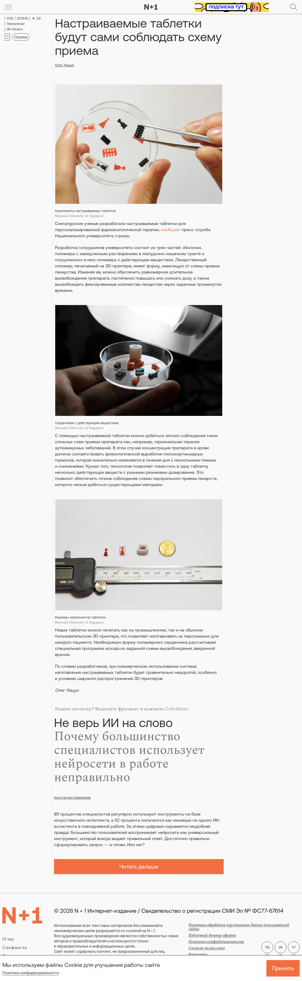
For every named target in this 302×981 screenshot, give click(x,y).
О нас (8, 939)
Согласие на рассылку (207, 948)
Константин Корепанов (72, 798)
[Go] (8, 7)
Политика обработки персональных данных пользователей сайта (239, 927)
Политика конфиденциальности (30, 973)
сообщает (170, 229)
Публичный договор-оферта (212, 935)
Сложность (14, 947)
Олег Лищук (64, 65)
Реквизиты (198, 954)
